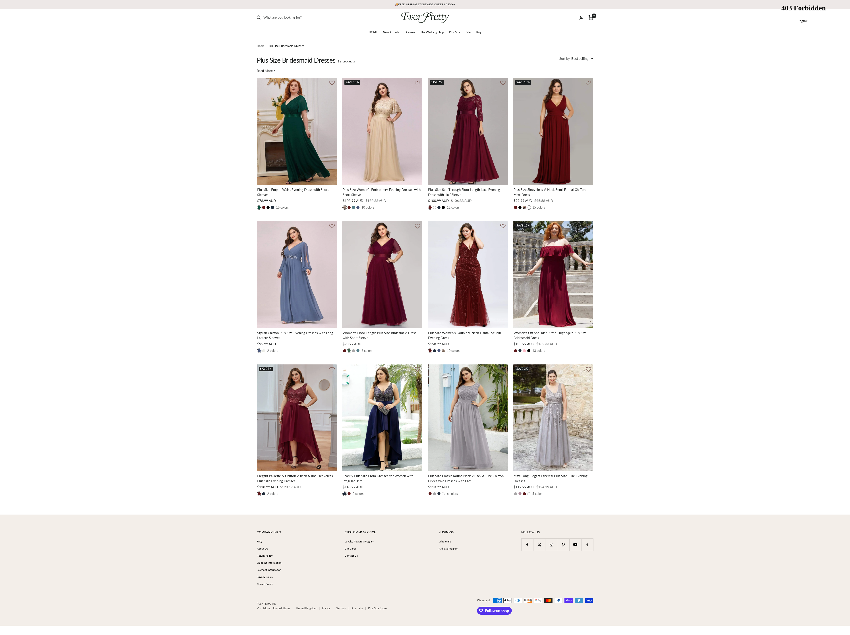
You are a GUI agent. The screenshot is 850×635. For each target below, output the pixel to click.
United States (281, 608)
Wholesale (445, 541)
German (341, 608)
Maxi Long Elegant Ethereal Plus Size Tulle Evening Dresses (550, 478)
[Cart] (591, 17)
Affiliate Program (448, 548)
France (326, 608)
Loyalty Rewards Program (359, 541)
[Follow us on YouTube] (575, 544)
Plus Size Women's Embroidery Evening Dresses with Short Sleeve (382, 192)
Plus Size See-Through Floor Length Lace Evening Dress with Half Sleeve (464, 192)
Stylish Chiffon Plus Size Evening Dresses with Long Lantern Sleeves (295, 335)
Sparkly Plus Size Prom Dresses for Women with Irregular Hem (378, 478)
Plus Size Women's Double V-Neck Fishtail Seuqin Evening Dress (464, 335)
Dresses (410, 32)
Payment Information (269, 569)
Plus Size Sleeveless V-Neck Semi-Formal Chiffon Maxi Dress (549, 192)
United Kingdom (306, 608)
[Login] (581, 17)
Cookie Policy (265, 584)
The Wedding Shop (432, 32)
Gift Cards (350, 548)
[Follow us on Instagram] (551, 544)
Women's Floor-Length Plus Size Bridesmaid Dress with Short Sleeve (379, 335)
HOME (373, 32)
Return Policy (264, 555)
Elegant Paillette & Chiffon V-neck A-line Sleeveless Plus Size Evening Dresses (295, 478)
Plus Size (454, 32)
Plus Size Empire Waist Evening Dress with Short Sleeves (292, 192)
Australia (357, 608)
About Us (262, 548)
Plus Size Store (377, 608)
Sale (468, 32)
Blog (478, 32)
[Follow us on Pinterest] (563, 544)
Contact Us (351, 555)
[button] (332, 83)
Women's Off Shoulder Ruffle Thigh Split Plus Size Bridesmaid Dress (550, 335)
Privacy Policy (265, 577)
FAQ (259, 541)
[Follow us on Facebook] (527, 544)
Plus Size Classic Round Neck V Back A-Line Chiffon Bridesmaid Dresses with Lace (466, 478)
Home (261, 46)
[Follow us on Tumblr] (587, 544)
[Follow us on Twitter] (539, 544)
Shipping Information (269, 562)
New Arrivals (391, 32)
